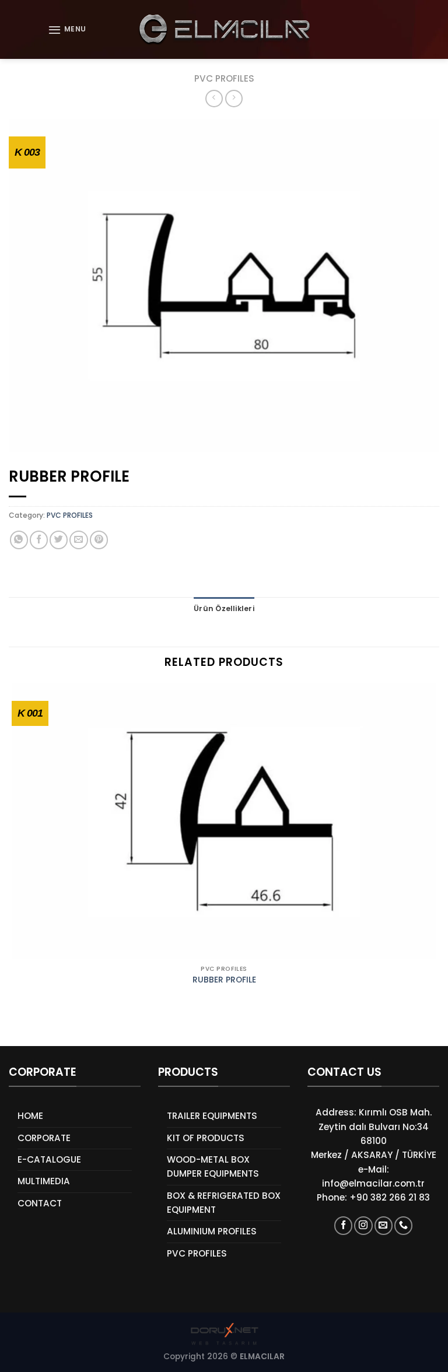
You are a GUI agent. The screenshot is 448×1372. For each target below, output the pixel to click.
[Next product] (213, 98)
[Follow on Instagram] (363, 1225)
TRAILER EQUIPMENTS (212, 1116)
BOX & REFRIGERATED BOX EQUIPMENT (224, 1202)
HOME (30, 1116)
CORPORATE (44, 1138)
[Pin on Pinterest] (99, 540)
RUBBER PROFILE (224, 980)
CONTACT (40, 1203)
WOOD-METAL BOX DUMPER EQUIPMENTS (213, 1166)
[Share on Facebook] (39, 540)
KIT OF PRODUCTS (205, 1138)
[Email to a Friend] (78, 540)
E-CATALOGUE (49, 1159)
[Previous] (13, 1026)
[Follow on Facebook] (343, 1225)
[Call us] (403, 1225)
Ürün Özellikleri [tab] (224, 608)
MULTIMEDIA (44, 1181)
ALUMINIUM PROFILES (212, 1231)
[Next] (44, 1026)
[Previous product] (233, 98)
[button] (66, 30)
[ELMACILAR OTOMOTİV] (224, 29)
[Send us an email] (383, 1225)
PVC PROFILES (224, 78)
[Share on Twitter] (59, 540)
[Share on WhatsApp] (19, 540)
